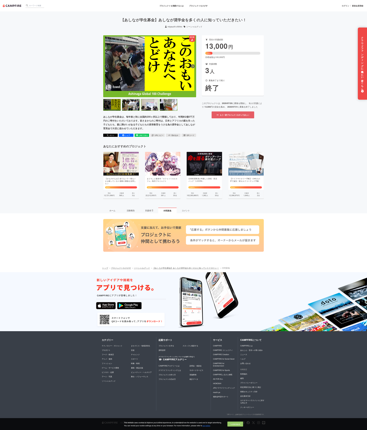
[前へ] (106, 66)
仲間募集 (167, 210)
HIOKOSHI (217, 383)
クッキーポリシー (247, 407)
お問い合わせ (245, 363)
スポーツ (134, 359)
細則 (242, 378)
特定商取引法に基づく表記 (250, 387)
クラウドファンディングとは (170, 370)
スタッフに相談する (190, 345)
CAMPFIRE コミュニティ (223, 350)
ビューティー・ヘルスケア (141, 372)
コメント (186, 210)
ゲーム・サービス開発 (110, 367)
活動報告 (131, 210)
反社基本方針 (245, 396)
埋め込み (174, 135)
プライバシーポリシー (248, 382)
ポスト (112, 135)
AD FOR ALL (218, 379)
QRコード (190, 135)
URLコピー (159, 135)
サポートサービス (196, 370)
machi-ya (216, 392)
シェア (127, 135)
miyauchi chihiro (175, 26)
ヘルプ (242, 359)
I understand (235, 424)
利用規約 (243, 374)
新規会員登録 (357, 5)
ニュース (243, 354)
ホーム (112, 210)
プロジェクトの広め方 (167, 379)
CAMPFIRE (217, 345)
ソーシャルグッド (194, 26)
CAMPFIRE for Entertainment (218, 364)
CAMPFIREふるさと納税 (222, 374)
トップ (105, 267)
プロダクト (106, 350)
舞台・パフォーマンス (139, 376)
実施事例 (193, 374)
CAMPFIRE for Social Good (223, 359)
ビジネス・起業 (108, 372)
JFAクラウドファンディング (224, 388)
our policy (206, 425)
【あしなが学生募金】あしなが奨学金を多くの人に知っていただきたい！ (186, 267)
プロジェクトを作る (166, 345)
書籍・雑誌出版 (137, 367)
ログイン (345, 5)
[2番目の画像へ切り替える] (130, 105)
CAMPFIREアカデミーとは (169, 365)
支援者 (149, 210)
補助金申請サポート (221, 396)
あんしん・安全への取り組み (251, 350)
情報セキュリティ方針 (248, 391)
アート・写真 (107, 376)
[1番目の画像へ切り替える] (112, 105)
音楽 (132, 350)
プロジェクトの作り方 (167, 374)
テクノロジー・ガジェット (112, 345)
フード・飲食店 (108, 354)
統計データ (194, 379)
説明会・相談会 (196, 365)
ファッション (107, 363)
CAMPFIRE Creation (221, 354)
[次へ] (193, 66)
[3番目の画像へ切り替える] (149, 105)
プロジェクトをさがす (198, 5)
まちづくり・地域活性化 (140, 345)
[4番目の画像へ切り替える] (168, 105)
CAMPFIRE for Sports (221, 370)
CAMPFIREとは (246, 345)
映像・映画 (135, 363)
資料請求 (162, 350)
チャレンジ (135, 354)
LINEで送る (143, 135)
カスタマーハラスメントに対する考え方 (252, 401)
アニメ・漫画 (107, 359)
